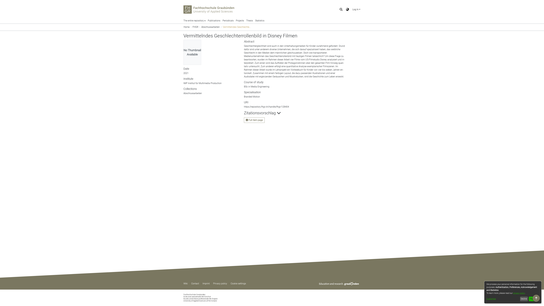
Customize (491, 299)
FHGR (195, 27)
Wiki (185, 283)
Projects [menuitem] (240, 20)
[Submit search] (341, 9)
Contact (195, 283)
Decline (524, 299)
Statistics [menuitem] (259, 20)
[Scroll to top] (536, 298)
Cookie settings (238, 283)
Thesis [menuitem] (249, 20)
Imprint (206, 283)
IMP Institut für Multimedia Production (202, 96)
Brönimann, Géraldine (194, 73)
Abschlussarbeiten (210, 27)
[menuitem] (347, 9)
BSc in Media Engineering (256, 86)
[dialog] (512, 292)
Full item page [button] (255, 120)
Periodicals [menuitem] (228, 20)
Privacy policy (220, 283)
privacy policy (519, 293)
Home (187, 27)
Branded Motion (252, 96)
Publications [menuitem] (214, 20)
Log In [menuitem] (355, 9)
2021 (186, 86)
